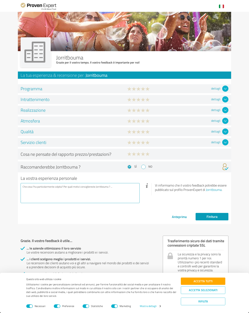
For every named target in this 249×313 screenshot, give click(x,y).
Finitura (212, 216)
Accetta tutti (203, 281)
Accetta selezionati (203, 290)
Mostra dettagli (148, 306)
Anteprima (179, 217)
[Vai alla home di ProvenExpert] (38, 9)
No (150, 167)
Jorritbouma (214, 189)
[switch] (57, 306)
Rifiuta (203, 301)
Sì (135, 167)
